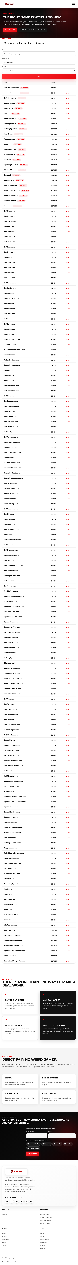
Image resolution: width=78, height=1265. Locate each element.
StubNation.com (10, 822)
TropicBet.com (10, 920)
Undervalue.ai (9, 930)
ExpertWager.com (11, 730)
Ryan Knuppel (44, 1239)
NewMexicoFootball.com (14, 606)
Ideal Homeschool (46, 1220)
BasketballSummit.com (13, 766)
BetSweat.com (10, 560)
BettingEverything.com (13, 565)
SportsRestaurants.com (13, 678)
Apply (39, 76)
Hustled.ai (8, 889)
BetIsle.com (9, 303)
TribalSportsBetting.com (14, 853)
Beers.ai (12, 175)
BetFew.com (9, 226)
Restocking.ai (14, 139)
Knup (42, 1233)
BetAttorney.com (11, 704)
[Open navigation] (74, 4)
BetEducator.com (11, 401)
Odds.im (12, 160)
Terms (13, 1262)
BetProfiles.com (10, 416)
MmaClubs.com (10, 601)
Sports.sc (8, 909)
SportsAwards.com (16, 190)
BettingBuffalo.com (12, 442)
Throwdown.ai (10, 956)
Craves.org (13, 108)
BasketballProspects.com (14, 961)
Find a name (10, 30)
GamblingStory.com (12, 339)
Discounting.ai (10, 868)
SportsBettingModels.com (15, 951)
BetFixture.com (10, 709)
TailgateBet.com (11, 637)
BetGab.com (9, 293)
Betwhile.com (9, 329)
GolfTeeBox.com (11, 735)
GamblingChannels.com (14, 596)
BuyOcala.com (10, 586)
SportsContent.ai (15, 196)
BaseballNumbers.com (13, 761)
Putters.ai (8, 894)
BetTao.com (9, 257)
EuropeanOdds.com (12, 874)
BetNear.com (9, 309)
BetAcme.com (10, 283)
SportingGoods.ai (15, 165)
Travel (4, 1245)
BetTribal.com (10, 653)
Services (5, 1214)
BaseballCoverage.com (13, 827)
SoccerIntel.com (11, 904)
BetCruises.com (10, 221)
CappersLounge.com (12, 848)
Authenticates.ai (15, 185)
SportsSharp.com (11, 817)
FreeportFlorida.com (12, 468)
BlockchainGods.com (12, 452)
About (42, 1236)
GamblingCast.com (12, 473)
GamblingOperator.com (13, 884)
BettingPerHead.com (12, 863)
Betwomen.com (10, 447)
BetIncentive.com (11, 298)
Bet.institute (9, 375)
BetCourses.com (11, 642)
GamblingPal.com (11, 334)
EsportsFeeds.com (11, 786)
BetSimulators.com (12, 771)
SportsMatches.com (12, 812)
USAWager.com (10, 925)
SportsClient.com (11, 807)
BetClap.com (9, 216)
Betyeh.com (9, 273)
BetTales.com (9, 324)
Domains (43, 1245)
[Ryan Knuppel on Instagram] (17, 1202)
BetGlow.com (9, 231)
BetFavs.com (9, 524)
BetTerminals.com (11, 648)
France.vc (12, 206)
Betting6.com (9, 267)
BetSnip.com (9, 252)
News (4, 1242)
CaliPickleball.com (11, 776)
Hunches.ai (13, 134)
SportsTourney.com (12, 745)
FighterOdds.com (11, 791)
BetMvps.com (9, 411)
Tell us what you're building (33, 30)
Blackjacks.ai (9, 663)
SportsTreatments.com (13, 683)
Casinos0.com (10, 278)
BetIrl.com (8, 535)
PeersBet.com (10, 355)
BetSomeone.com (16, 88)
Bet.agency (8, 370)
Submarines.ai (14, 201)
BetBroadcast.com (11, 391)
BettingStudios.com (12, 576)
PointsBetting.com (11, 360)
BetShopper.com (11, 550)
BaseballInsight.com (12, 832)
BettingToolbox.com (12, 843)
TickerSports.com (11, 755)
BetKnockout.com (11, 406)
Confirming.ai (14, 103)
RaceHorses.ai (10, 899)
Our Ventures (44, 1214)
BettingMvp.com (11, 570)
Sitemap (18, 1262)
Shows (4, 1233)
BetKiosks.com (14, 98)
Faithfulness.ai (10, 879)
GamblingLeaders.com (13, 478)
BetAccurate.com (11, 509)
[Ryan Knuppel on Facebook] (22, 1202)
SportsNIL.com (10, 740)
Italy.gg (11, 113)
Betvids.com (9, 581)
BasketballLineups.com (13, 945)
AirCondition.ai (14, 170)
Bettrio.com (9, 719)
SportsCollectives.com (13, 617)
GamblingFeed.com (12, 668)
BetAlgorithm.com (11, 858)
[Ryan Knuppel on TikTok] (26, 1202)
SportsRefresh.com (12, 365)
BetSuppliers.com (11, 555)
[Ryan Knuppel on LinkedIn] (7, 1202)
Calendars (5, 1239)
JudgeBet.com (10, 344)
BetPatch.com (10, 314)
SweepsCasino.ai (11, 915)
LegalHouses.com (11, 488)
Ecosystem (43, 1242)
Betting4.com (9, 262)
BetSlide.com (9, 319)
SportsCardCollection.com (15, 802)
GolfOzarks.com (10, 483)
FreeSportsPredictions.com (15, 796)
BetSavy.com (9, 247)
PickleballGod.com (11, 612)
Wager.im (12, 144)
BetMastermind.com (12, 540)
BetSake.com (9, 242)
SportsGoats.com (11, 622)
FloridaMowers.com (12, 463)
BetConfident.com (11, 288)
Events (4, 1236)
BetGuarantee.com (12, 529)
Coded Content (45, 1223)
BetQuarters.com (11, 427)
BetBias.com (9, 514)
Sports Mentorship (46, 1217)
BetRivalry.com (10, 432)
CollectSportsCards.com (14, 781)
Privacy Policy (6, 1262)
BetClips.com (9, 396)
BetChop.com (9, 211)
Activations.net (15, 149)
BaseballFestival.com (12, 689)
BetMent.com (9, 237)
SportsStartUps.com (12, 627)
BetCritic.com (9, 519)
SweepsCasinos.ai (11, 750)
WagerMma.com (11, 493)
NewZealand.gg (15, 118)
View (68, 88)
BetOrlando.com (11, 545)
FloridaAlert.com (11, 591)
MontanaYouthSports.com (14, 350)
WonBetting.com (11, 504)
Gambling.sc (13, 180)
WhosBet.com (10, 499)
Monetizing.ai (14, 154)
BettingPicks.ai (14, 124)
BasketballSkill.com (12, 694)
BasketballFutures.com (13, 940)
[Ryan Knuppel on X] (12, 1202)
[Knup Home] (9, 4)
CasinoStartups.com (12, 725)
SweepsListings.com (12, 632)
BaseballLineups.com (12, 935)
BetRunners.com (11, 437)
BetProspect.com (11, 422)
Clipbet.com (9, 457)
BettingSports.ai (15, 129)
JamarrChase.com (16, 93)
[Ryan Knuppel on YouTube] (31, 1202)
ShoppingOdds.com (12, 673)
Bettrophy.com (10, 658)
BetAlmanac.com (11, 699)
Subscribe (32, 1153)
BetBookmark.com (11, 386)
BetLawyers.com (11, 714)
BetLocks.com (10, 838)
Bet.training (9, 380)
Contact (42, 1248)
